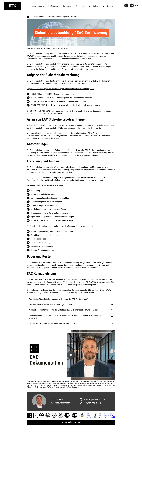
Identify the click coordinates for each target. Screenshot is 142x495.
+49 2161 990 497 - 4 (92, 403)
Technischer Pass (38, 239)
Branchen (67, 6)
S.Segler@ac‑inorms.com (94, 399)
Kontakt (110, 6)
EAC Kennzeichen (71, 279)
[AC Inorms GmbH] (12, 6)
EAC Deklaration (76, 153)
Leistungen (97, 6)
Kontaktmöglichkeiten (71, 422)
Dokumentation (82, 6)
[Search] (126, 5)
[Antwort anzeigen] (112, 299)
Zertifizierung (53, 6)
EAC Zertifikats (54, 153)
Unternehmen (37, 6)
